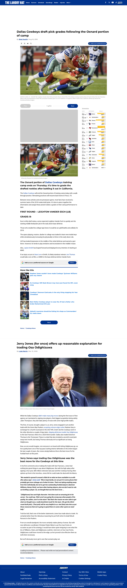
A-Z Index (65, 578)
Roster (56, 2)
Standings (49, 2)
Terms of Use (83, 575)
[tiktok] (116, 2)
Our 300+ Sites (84, 572)
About (22, 572)
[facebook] (105, 2)
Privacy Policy (67, 575)
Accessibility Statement (47, 578)
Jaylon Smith (28, 248)
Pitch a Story (43, 575)
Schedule (41, 2)
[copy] (31, 43)
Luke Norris (23, 351)
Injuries (62, 2)
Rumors (33, 2)
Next (72, 106)
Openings (42, 572)
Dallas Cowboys (54, 182)
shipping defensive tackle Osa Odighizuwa (63, 432)
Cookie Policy (102, 575)
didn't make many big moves (48, 416)
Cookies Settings (84, 578)
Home (22, 328)
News (28, 2)
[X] (109, 2)
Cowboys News (31, 328)
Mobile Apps (101, 572)
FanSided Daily (25, 575)
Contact (65, 572)
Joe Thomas (70, 254)
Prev (25, 106)
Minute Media (11, 583)
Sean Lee (37, 254)
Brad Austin (23, 39)
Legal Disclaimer (26, 578)
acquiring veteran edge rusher (54, 427)
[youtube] (113, 2)
